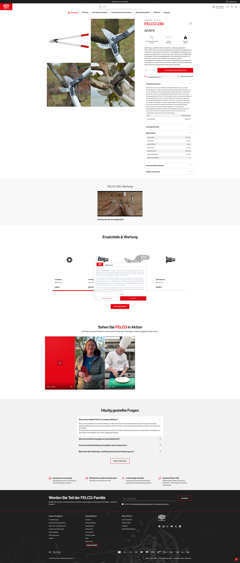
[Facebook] (159, 526)
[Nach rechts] (154, 2)
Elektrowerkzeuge (54, 535)
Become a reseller (90, 535)
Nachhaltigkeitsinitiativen (128, 529)
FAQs (86, 538)
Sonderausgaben (53, 532)
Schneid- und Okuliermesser (56, 529)
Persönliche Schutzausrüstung (57, 523)
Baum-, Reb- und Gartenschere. (57, 526)
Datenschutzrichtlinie (151, 558)
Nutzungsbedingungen (165, 558)
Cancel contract (92, 545)
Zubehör (51, 538)
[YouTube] (172, 526)
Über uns (157, 12)
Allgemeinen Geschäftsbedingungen (142, 504)
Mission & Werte (126, 523)
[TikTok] (168, 526)
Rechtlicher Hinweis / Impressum (182, 558)
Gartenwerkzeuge (54, 519)
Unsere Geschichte (127, 519)
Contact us (88, 519)
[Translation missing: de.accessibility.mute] (71, 387)
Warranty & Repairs (90, 523)
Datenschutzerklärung (161, 504)
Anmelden (184, 498)
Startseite (148, 20)
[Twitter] (176, 526)
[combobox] (121, 7)
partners (106, 270)
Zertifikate (125, 526)
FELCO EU (57, 558)
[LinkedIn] (180, 526)
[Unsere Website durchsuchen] (100, 7)
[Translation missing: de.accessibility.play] (60, 363)
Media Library (89, 541)
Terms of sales (89, 532)
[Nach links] (86, 2)
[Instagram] (163, 526)
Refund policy (89, 529)
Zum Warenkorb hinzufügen (175, 70)
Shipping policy (89, 526)
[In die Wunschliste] (190, 23)
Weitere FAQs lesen (120, 461)
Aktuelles (167, 13)
